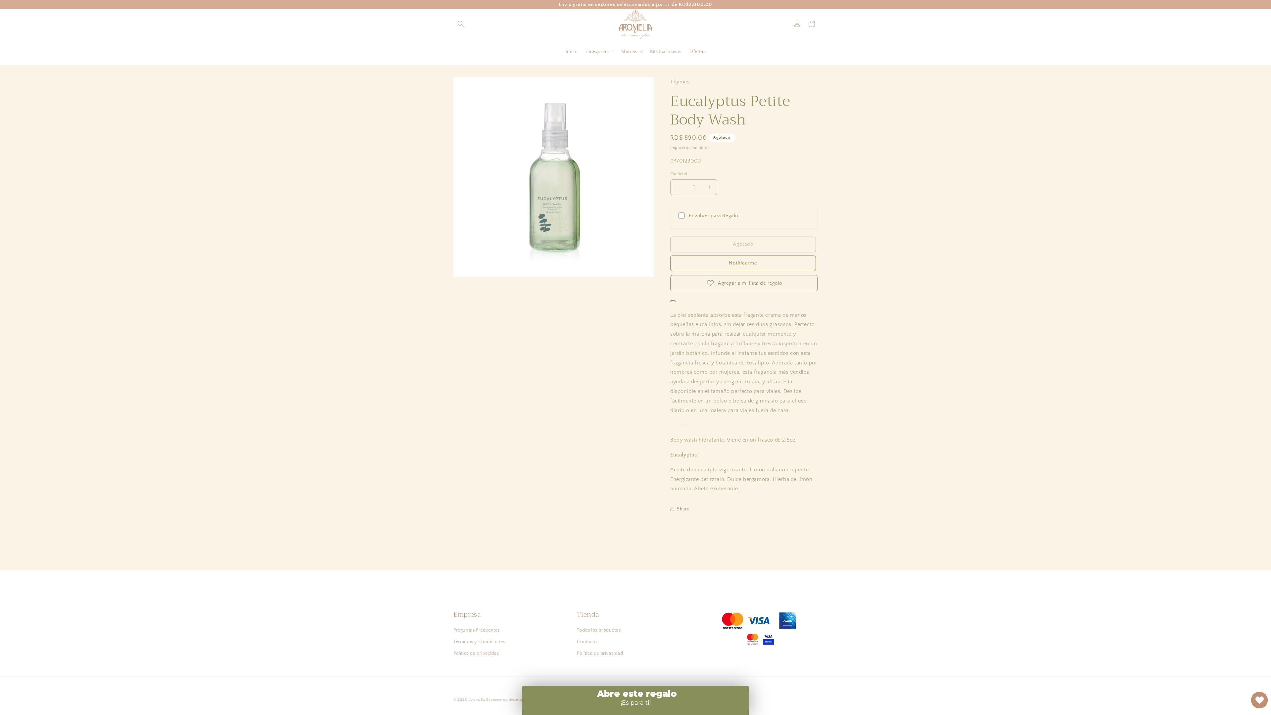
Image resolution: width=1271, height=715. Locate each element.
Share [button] (683, 509)
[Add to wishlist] (673, 301)
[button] (460, 24)
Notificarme (743, 263)
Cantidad (678, 173)
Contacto (587, 641)
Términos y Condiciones (479, 641)
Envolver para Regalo (713, 215)
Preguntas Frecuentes (476, 630)
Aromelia (477, 700)
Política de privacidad (476, 653)
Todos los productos (599, 630)
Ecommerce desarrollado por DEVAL (519, 700)
